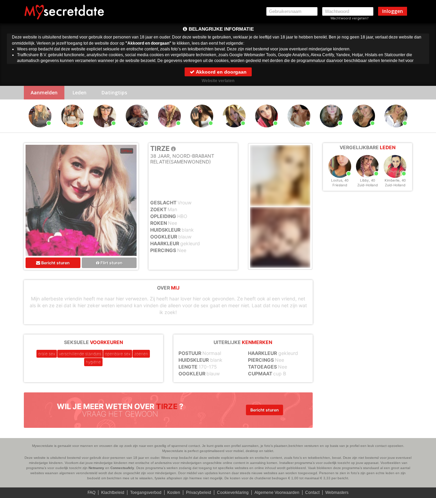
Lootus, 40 (339, 180)
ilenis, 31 (266, 130)
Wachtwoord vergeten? (349, 18)
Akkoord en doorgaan (221, 72)
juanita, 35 (299, 130)
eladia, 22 (72, 130)
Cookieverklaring (233, 492)
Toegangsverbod (145, 492)
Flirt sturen (110, 262)
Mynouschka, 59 (137, 130)
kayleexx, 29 (234, 130)
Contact (312, 492)
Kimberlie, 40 (395, 180)
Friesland (339, 185)
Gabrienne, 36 (396, 130)
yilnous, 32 (105, 130)
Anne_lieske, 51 (364, 130)
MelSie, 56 (331, 130)
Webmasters (336, 492)
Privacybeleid (198, 492)
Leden (80, 92)
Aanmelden (44, 92)
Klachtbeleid (112, 492)
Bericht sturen (54, 262)
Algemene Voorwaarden (276, 492)
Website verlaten (218, 80)
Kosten (173, 492)
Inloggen (392, 11)
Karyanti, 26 (40, 130)
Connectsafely (122, 468)
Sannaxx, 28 (201, 130)
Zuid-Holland (367, 185)
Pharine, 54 (169, 130)
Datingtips (114, 92)
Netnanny (96, 468)
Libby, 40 (367, 180)
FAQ (91, 492)
